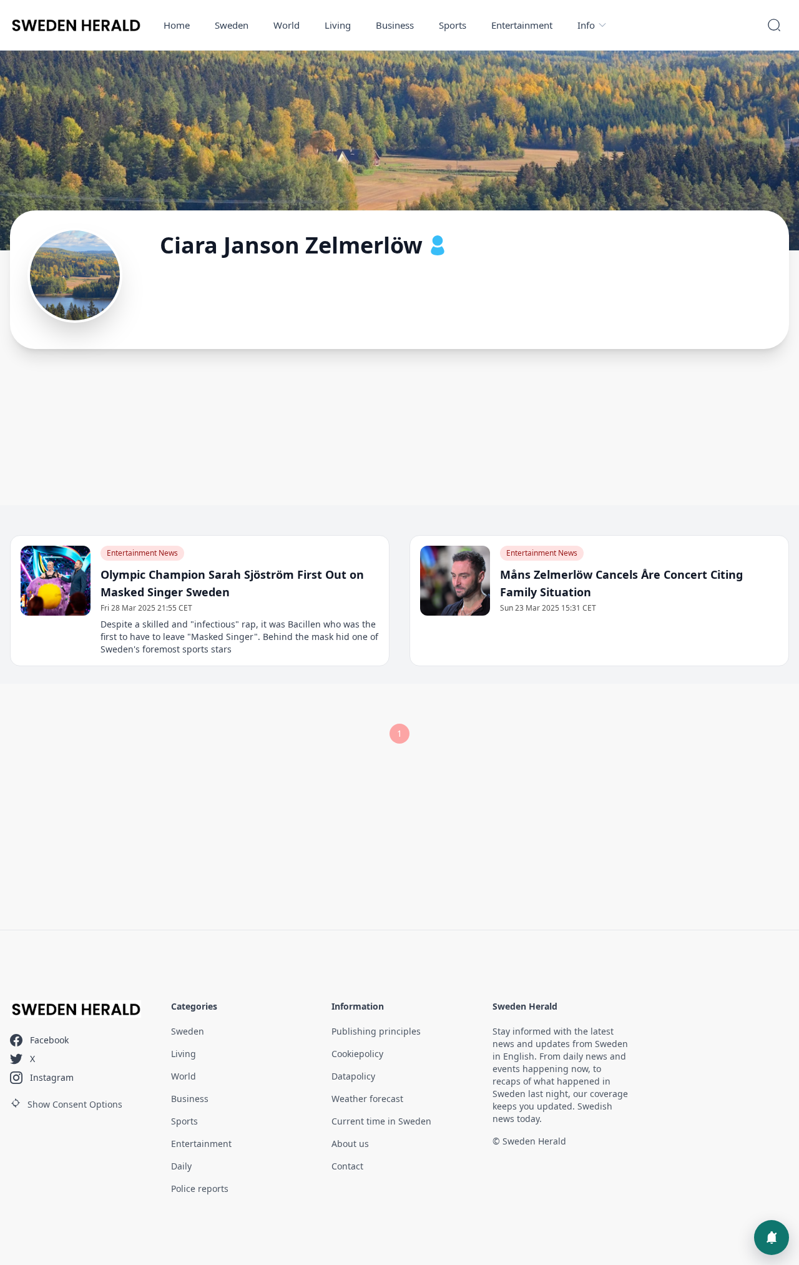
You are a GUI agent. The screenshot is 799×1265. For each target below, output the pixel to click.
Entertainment (521, 25)
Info (586, 25)
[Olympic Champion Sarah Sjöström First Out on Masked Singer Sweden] (56, 581)
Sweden (231, 25)
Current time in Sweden (381, 1121)
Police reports (199, 1188)
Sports (452, 25)
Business (395, 25)
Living (338, 25)
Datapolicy (353, 1076)
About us (350, 1143)
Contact (347, 1166)
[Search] (774, 25)
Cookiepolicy (357, 1054)
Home (177, 25)
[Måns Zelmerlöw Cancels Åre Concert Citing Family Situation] (455, 581)
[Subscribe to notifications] (771, 1237)
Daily (181, 1166)
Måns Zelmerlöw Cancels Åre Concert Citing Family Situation (621, 583)
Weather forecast (367, 1099)
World (286, 25)
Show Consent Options (74, 1104)
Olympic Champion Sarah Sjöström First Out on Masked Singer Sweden (232, 583)
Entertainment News (142, 553)
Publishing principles (376, 1031)
